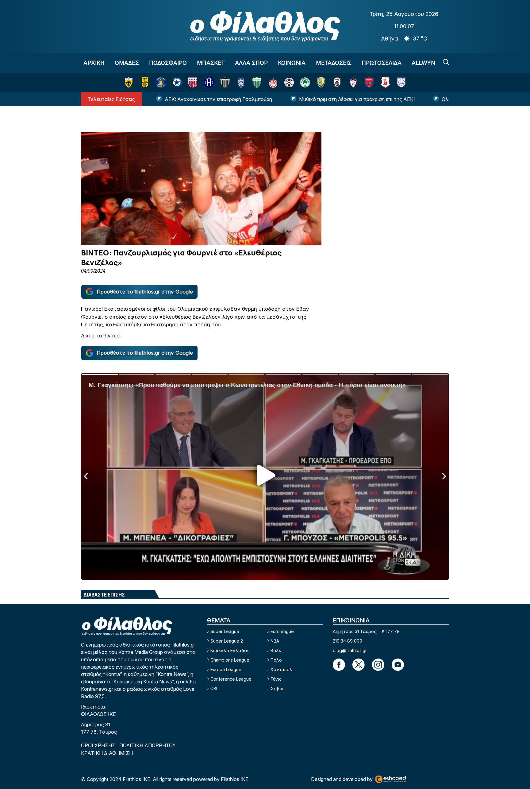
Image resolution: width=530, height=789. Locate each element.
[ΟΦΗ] (289, 82)
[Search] (446, 62)
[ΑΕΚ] (128, 82)
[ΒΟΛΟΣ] (192, 82)
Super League (224, 631)
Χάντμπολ (281, 669)
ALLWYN (423, 63)
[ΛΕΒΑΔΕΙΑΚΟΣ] (257, 82)
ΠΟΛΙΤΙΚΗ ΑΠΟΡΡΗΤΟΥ (147, 745)
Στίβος (278, 688)
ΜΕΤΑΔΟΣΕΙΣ (333, 63)
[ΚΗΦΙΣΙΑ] (241, 82)
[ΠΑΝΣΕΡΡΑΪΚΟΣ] (385, 82)
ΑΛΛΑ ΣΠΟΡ (251, 63)
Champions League (229, 660)
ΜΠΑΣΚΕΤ (211, 63)
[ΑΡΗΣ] (145, 82)
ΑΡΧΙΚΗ (94, 63)
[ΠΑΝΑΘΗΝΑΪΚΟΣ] (305, 82)
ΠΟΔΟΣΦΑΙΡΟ (168, 63)
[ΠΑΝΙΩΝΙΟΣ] (369, 82)
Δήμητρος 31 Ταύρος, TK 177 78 (366, 631)
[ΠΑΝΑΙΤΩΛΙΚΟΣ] (321, 82)
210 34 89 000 (347, 640)
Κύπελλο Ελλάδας (230, 650)
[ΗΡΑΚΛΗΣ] (209, 82)
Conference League (231, 679)
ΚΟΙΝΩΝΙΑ (291, 63)
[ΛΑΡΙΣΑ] (353, 82)
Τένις (276, 679)
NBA (275, 640)
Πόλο (276, 660)
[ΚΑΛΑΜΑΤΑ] (225, 82)
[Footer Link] (339, 665)
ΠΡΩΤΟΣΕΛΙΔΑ (381, 63)
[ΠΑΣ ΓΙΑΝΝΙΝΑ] (401, 82)
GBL (214, 688)
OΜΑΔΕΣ (127, 63)
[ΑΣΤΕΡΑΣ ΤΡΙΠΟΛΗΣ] (161, 82)
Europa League (225, 669)
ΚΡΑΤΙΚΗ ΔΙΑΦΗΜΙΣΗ (107, 753)
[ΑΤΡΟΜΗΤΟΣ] (176, 82)
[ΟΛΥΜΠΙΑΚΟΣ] (273, 82)
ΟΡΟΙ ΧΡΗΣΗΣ (99, 745)
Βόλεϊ (276, 650)
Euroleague (282, 631)
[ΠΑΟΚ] (337, 82)
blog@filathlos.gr (350, 650)
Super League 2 (226, 640)
